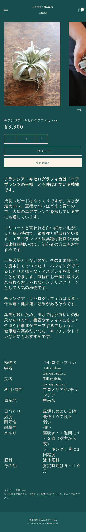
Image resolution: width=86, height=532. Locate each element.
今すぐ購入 (43, 162)
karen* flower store (43, 10)
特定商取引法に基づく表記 (43, 520)
